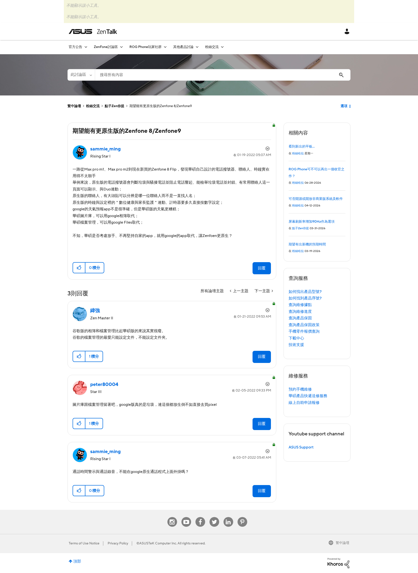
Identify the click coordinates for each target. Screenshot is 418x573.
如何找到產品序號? (305, 298)
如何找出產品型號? (305, 291)
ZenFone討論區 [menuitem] (106, 47)
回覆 (262, 268)
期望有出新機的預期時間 (307, 244)
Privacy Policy (118, 543)
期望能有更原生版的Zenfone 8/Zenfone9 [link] (160, 106)
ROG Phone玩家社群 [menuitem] (145, 47)
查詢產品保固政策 (304, 324)
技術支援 (296, 344)
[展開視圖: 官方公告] (85, 46)
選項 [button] (344, 106)
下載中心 (296, 338)
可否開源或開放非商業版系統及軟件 (316, 199)
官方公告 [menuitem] (75, 47)
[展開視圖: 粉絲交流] (222, 46)
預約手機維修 (300, 389)
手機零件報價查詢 (304, 331)
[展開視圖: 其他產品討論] (197, 46)
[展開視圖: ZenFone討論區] (121, 46)
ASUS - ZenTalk (93, 31)
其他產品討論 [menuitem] (183, 47)
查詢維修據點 (300, 304)
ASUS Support (301, 447)
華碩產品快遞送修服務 (308, 395)
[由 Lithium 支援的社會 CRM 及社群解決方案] (338, 562)
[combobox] (223, 75)
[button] (79, 268)
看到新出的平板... (302, 146)
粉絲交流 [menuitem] (212, 47)
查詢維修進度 (300, 311)
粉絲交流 (93, 106)
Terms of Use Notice (84, 543)
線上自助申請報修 (304, 402)
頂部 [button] (77, 561)
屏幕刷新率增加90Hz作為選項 (312, 222)
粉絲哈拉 (298, 153)
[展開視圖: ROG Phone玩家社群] (165, 46)
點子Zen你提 (114, 106)
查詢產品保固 (300, 318)
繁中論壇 (74, 106)
